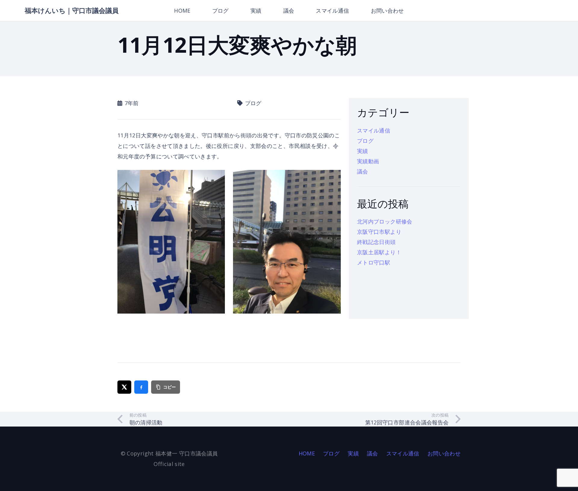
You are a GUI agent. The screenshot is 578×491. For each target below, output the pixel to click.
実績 (362, 151)
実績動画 (368, 161)
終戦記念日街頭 (376, 241)
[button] (266, 10)
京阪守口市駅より (379, 231)
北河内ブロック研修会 (384, 221)
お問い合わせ (444, 453)
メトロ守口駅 (373, 262)
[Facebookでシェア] (141, 387)
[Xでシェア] (124, 387)
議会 (362, 171)
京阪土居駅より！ (379, 252)
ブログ (365, 140)
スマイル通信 (373, 130)
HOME (307, 453)
